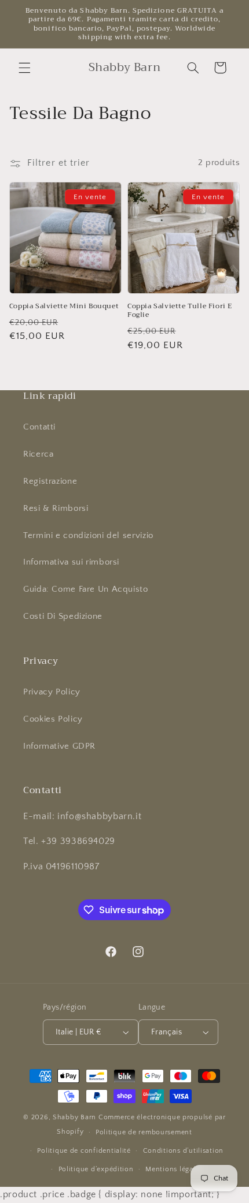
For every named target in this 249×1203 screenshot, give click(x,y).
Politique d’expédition (96, 1169)
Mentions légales (174, 1169)
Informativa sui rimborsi (71, 562)
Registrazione (50, 481)
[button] (24, 67)
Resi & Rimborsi (55, 508)
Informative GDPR (59, 746)
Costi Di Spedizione (62, 616)
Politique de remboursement (144, 1132)
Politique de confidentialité (84, 1151)
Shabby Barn (74, 1117)
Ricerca (38, 454)
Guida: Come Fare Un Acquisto (85, 589)
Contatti (39, 427)
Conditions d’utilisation (183, 1151)
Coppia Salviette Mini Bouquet (64, 306)
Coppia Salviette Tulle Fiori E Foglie (179, 311)
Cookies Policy (53, 719)
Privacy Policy (51, 692)
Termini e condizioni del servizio (88, 535)
